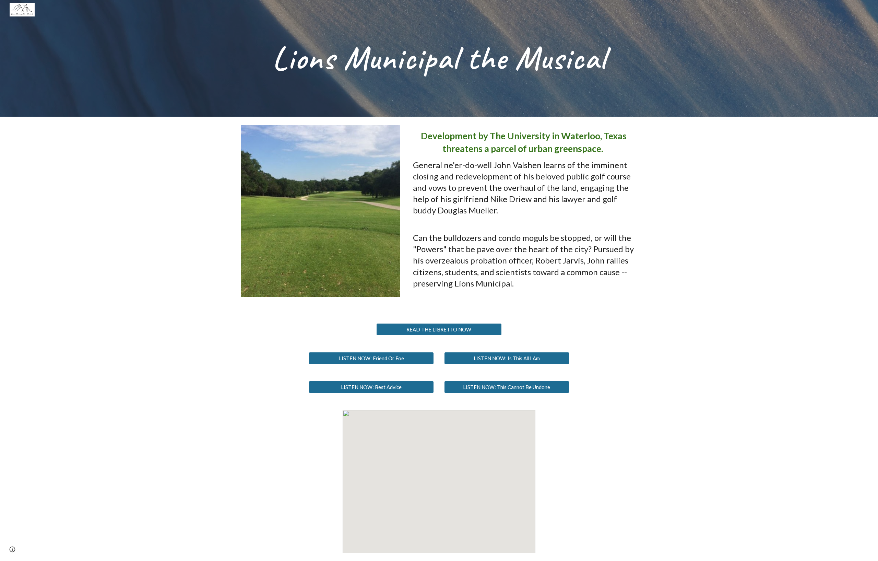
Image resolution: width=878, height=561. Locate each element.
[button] (12, 549)
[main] (439, 58)
